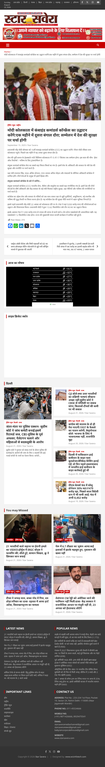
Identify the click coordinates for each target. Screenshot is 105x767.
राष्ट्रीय (18, 125)
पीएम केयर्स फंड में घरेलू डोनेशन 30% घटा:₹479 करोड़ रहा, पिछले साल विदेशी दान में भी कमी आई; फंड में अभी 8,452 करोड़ (83, 491)
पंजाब (33, 2)
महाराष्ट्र (58, 2)
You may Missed (17, 510)
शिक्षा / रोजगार (9, 727)
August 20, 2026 (75, 443)
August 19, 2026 (75, 501)
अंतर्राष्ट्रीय (10, 539)
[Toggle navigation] (7, 45)
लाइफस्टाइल (8, 712)
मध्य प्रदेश (49, 2)
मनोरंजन (7, 723)
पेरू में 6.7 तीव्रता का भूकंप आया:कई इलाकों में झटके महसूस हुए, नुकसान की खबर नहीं (76, 550)
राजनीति (7, 708)
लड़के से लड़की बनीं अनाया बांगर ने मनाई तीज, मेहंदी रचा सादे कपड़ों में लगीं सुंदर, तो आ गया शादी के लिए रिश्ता (78, 636)
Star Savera (33, 145)
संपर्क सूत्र (7, 731)
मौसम (54, 304)
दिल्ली (25, 2)
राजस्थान (67, 2)
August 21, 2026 (13, 446)
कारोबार (7, 716)
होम (5, 697)
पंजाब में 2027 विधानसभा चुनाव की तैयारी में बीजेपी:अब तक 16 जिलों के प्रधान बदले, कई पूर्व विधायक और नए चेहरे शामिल (77, 653)
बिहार (40, 2)
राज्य (20, 422)
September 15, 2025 (17, 145)
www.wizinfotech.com (75, 756)
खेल (5, 719)
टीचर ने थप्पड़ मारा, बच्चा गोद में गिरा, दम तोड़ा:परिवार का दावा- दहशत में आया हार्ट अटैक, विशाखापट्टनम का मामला (27, 601)
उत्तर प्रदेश (16, 2)
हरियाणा (75, 2)
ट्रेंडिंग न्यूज (11, 125)
